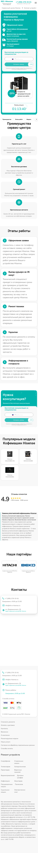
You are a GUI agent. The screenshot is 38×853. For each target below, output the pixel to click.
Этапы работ (19, 119)
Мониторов (18, 781)
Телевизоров (5, 766)
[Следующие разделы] (36, 119)
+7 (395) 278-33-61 (23, 2)
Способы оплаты (7, 748)
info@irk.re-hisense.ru (12, 605)
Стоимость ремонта (8, 722)
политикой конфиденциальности (19, 69)
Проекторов (5, 770)
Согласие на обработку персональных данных (18, 745)
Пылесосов (19, 784)
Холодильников (20, 766)
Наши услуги (5, 742)
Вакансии (4, 732)
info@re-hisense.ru (11, 679)
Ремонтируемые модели (9, 738)
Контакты (4, 728)
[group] (10, 567)
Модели (29, 119)
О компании (5, 735)
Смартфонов (5, 761)
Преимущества (6, 119)
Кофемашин (5, 781)
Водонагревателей (8, 775)
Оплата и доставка (8, 725)
